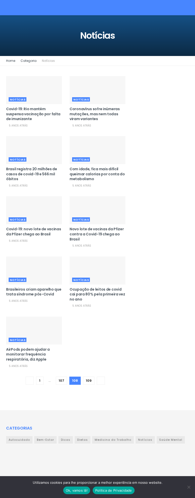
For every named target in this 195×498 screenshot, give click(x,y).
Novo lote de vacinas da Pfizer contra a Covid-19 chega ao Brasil (97, 233)
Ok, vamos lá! (77, 490)
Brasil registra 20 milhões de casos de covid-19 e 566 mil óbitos (31, 173)
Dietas (82, 440)
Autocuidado (19, 440)
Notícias (48, 61)
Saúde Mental (170, 440)
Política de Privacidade (113, 490)
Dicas (65, 440)
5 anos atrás (18, 125)
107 (61, 380)
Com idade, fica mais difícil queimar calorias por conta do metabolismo (97, 173)
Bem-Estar (45, 440)
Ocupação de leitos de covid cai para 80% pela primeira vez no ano (97, 294)
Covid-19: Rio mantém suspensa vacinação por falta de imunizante (33, 113)
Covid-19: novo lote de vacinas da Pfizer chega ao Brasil (33, 231)
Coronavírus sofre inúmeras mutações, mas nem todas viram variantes (95, 113)
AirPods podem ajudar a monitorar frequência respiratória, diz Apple (28, 354)
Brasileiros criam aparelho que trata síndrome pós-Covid (33, 292)
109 (89, 380)
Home (10, 61)
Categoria (29, 61)
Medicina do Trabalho (113, 440)
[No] (188, 487)
